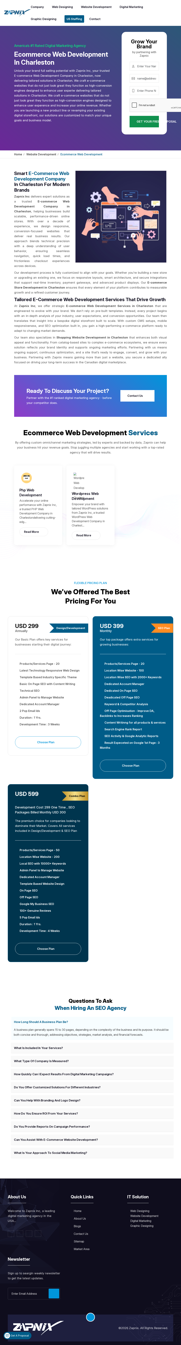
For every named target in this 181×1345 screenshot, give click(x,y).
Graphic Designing (43, 19)
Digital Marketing (131, 7)
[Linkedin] (29, 1233)
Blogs (77, 1226)
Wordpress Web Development (85, 496)
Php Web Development (30, 492)
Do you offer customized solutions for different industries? (57, 1087)
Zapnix (134, 1328)
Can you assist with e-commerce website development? (56, 1139)
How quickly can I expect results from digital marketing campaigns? (64, 1074)
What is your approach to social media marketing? (50, 1153)
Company (37, 7)
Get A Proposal (19, 1335)
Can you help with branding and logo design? (47, 1100)
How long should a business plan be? (41, 1022)
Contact (94, 19)
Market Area (81, 1249)
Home (18, 154)
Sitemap (79, 1241)
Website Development (96, 7)
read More (32, 532)
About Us (80, 1218)
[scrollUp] (90, 1317)
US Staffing (74, 19)
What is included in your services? (38, 1048)
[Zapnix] (17, 12)
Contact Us (135, 395)
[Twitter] (20, 1233)
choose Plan (46, 742)
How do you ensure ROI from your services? (46, 1113)
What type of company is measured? (41, 1061)
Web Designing (62, 7)
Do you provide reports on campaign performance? (52, 1126)
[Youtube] (38, 1233)
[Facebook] (11, 1233)
